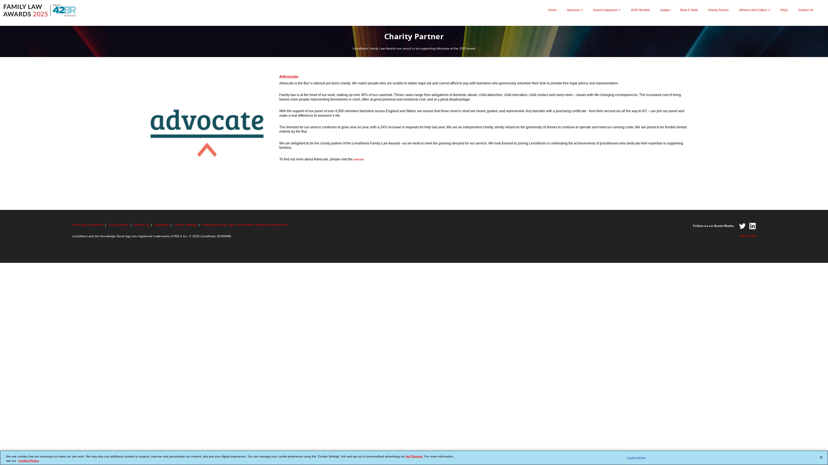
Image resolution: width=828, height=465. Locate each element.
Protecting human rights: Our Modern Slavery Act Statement (244, 224)
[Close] (821, 457)
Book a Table (689, 10)
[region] (414, 457)
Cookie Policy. (28, 460)
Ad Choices (414, 456)
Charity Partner (718, 10)
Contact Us (805, 10)
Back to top (748, 235)
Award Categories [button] (605, 10)
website (359, 159)
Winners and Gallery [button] (753, 10)
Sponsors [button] (574, 10)
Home (552, 10)
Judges (665, 10)
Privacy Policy (119, 224)
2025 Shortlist (640, 10)
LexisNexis (161, 224)
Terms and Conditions (87, 224)
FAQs (784, 10)
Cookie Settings (186, 224)
